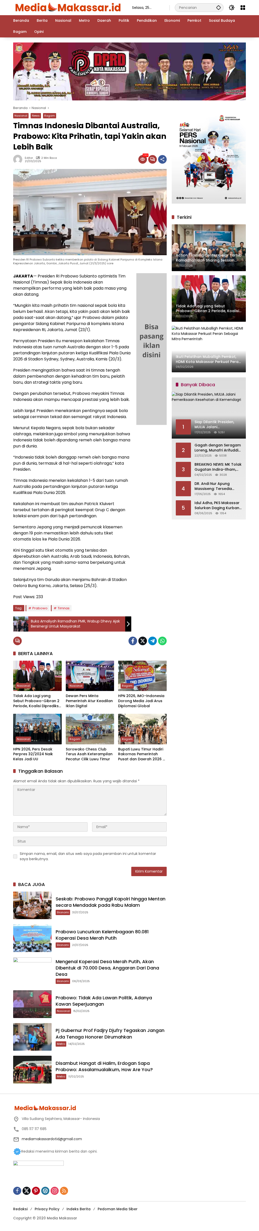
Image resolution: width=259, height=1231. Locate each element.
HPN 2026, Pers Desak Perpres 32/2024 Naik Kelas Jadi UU (33, 754)
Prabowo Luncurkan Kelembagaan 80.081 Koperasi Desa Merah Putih (102, 934)
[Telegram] (152, 641)
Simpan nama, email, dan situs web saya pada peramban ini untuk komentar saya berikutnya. (88, 856)
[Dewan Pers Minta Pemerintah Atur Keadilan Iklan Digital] (90, 676)
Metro (61, 1044)
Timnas (64, 608)
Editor (29, 158)
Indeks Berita (79, 1209)
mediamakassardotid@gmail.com (52, 1138)
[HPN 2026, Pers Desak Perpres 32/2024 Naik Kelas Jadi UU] (37, 729)
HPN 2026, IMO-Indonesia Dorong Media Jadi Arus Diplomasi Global (141, 701)
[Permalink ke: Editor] (19, 159)
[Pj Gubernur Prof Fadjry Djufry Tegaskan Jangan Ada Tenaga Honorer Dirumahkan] (32, 1037)
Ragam (49, 116)
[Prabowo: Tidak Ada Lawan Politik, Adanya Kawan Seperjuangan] (32, 1004)
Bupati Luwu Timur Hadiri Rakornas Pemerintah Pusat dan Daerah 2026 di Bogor (142, 754)
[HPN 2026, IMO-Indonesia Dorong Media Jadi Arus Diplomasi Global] (142, 676)
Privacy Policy (47, 1209)
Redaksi (20, 1209)
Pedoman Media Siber (118, 1209)
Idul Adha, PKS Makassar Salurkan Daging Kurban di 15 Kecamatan (217, 505)
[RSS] (64, 1191)
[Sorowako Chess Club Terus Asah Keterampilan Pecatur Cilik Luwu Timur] (90, 729)
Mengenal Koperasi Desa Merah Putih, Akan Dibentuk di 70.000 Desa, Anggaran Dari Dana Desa (107, 967)
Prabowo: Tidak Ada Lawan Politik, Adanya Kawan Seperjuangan (104, 1001)
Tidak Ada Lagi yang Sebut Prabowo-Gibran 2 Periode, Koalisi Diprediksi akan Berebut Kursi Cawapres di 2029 (36, 701)
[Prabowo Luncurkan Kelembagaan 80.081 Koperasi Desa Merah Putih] (32, 938)
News (36, 116)
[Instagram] (55, 1191)
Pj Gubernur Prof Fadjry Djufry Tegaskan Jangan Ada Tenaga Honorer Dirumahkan (110, 1033)
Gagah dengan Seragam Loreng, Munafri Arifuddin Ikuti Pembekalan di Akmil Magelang (218, 448)
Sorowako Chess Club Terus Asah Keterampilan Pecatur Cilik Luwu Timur (89, 754)
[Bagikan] (162, 159)
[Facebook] (132, 641)
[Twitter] (142, 641)
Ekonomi (63, 912)
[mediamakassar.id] (67, 7)
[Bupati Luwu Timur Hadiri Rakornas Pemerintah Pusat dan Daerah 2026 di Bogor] (142, 729)
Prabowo (40, 608)
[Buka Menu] (243, 8)
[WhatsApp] (162, 641)
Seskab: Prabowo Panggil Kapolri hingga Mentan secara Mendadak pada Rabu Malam (110, 902)
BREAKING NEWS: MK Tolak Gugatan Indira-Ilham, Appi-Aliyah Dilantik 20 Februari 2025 (218, 467)
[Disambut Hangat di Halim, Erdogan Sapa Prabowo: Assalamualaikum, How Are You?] (32, 1070)
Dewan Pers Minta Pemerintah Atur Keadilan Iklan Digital (89, 701)
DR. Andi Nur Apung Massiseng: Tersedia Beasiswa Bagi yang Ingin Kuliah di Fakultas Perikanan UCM (218, 486)
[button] (218, 7)
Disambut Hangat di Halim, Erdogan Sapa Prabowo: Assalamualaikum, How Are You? (104, 1066)
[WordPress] (45, 1191)
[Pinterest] (36, 1191)
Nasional (20, 116)
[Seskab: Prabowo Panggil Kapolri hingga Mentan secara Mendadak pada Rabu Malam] (32, 905)
